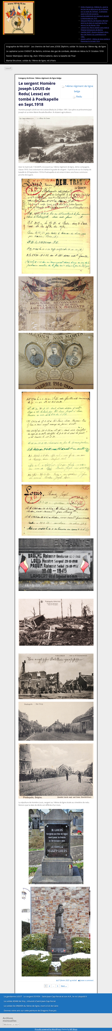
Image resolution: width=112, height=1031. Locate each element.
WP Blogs (73, 1029)
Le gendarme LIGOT (13, 996)
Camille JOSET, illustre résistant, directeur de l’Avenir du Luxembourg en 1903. (95, 34)
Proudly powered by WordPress (48, 1029)
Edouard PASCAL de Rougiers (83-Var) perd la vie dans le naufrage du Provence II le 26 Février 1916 (94, 23)
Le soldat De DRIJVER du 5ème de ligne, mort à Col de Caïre (31, 1006)
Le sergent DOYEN (32, 996)
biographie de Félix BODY (18, 46)
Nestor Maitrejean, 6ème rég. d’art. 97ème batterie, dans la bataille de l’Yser (41, 56)
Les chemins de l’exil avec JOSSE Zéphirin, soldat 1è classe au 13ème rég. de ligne (68, 46)
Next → (64, 986)
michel (74, 980)
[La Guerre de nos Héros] (18, 18)
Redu (79, 96)
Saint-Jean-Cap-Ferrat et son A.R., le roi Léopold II (64, 996)
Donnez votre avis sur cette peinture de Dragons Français (30, 1010)
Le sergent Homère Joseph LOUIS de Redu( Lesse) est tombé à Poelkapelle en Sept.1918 (38, 94)
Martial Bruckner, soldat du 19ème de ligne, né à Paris (31, 60)
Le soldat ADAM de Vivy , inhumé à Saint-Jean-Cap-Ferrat (30, 1001)
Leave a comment (86, 980)
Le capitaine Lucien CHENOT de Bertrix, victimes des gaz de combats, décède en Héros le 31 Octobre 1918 (54, 51)
